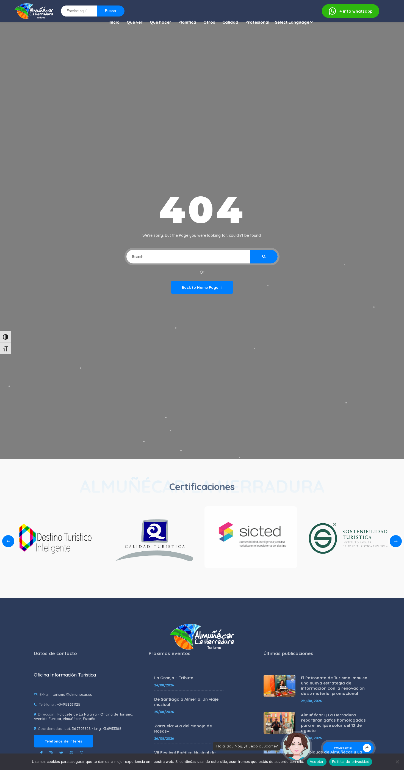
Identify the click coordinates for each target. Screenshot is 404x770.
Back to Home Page (200, 287)
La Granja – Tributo (173, 677)
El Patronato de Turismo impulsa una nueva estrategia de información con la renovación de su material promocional (334, 685)
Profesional (257, 22)
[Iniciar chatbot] (296, 746)
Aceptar (317, 761)
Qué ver (135, 22)
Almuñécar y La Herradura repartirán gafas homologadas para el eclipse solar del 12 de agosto (333, 722)
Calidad (230, 22)
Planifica (187, 22)
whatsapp (356, 11)
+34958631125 (68, 704)
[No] (397, 762)
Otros (209, 22)
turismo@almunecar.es (72, 694)
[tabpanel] (250, 538)
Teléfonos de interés (63, 741)
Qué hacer (160, 22)
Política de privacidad (351, 761)
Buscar (110, 11)
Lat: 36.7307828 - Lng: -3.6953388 (93, 728)
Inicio (114, 22)
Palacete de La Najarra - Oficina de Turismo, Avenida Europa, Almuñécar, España (83, 716)
